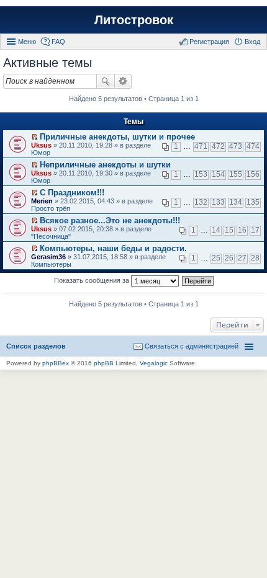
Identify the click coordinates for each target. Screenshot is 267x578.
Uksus (41, 145)
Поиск (105, 81)
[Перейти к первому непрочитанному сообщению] (34, 137)
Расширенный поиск (123, 81)
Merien (42, 201)
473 (235, 146)
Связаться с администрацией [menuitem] (191, 346)
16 (242, 230)
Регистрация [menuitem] (209, 41)
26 (229, 258)
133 (218, 202)
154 (218, 174)
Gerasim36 (48, 256)
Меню (27, 41)
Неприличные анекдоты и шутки (105, 164)
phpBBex (55, 363)
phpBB (104, 363)
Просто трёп (50, 208)
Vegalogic (154, 363)
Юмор (40, 152)
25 (216, 258)
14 (216, 230)
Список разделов (36, 346)
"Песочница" (51, 236)
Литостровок (133, 20)
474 (253, 146)
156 (253, 174)
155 (235, 174)
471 (200, 146)
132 (200, 202)
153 (200, 174)
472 (218, 146)
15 (229, 230)
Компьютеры (51, 264)
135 (253, 202)
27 (242, 258)
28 (255, 258)
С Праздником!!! (72, 192)
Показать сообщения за (92, 280)
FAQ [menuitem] (58, 41)
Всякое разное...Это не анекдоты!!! (110, 220)
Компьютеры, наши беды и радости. (113, 248)
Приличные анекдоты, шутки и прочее (117, 136)
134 (235, 202)
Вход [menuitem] (252, 41)
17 (255, 230)
